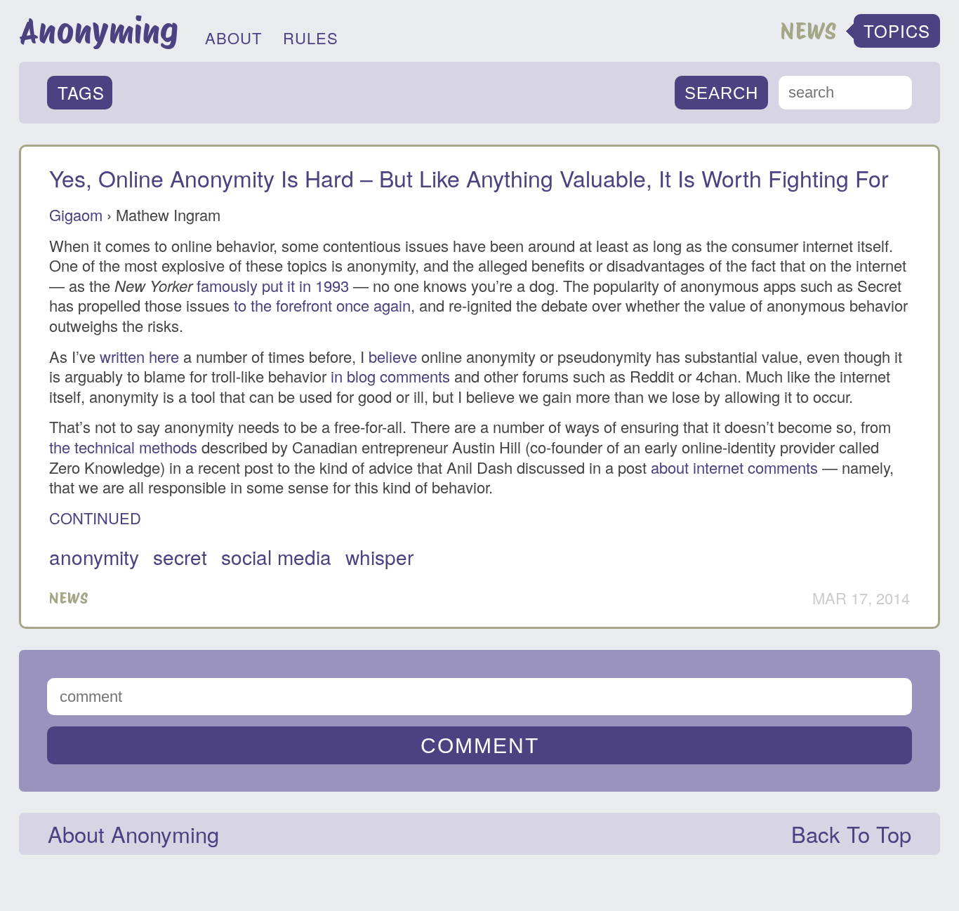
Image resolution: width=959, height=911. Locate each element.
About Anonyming (133, 833)
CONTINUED (95, 517)
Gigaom (75, 214)
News (68, 598)
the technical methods (123, 447)
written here (139, 356)
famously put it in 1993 (273, 285)
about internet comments (734, 467)
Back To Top (851, 833)
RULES (310, 37)
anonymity (94, 557)
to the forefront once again (322, 305)
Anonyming (98, 31)
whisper (379, 557)
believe (393, 356)
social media (276, 557)
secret (180, 557)
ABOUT (233, 37)
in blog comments (390, 376)
